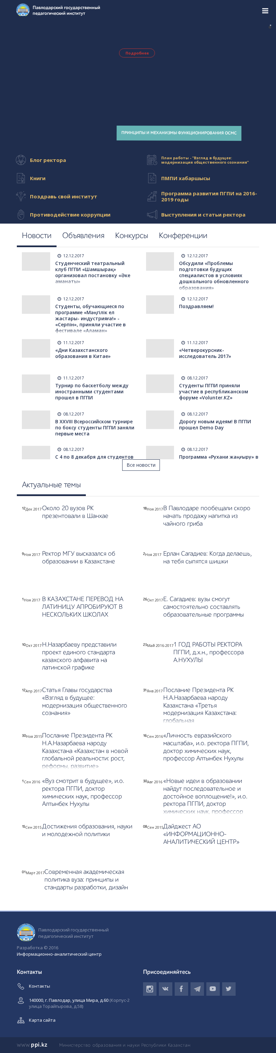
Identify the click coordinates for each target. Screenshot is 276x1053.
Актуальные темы (51, 485)
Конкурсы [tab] (131, 236)
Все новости (141, 465)
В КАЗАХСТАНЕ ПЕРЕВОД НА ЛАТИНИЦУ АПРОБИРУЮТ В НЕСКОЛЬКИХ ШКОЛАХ (82, 607)
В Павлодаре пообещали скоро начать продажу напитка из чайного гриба (206, 516)
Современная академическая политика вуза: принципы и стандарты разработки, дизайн (86, 880)
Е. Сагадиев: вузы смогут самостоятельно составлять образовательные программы (203, 607)
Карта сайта (42, 1020)
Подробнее (136, 53)
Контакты (39, 986)
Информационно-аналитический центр (59, 954)
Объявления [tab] (83, 236)
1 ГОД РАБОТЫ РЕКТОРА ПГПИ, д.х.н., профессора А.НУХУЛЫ (208, 652)
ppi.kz (32, 1045)
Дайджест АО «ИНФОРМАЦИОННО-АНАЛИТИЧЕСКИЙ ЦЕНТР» (201, 834)
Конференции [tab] (183, 236)
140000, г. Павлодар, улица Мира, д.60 (79, 1003)
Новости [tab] (36, 236)
